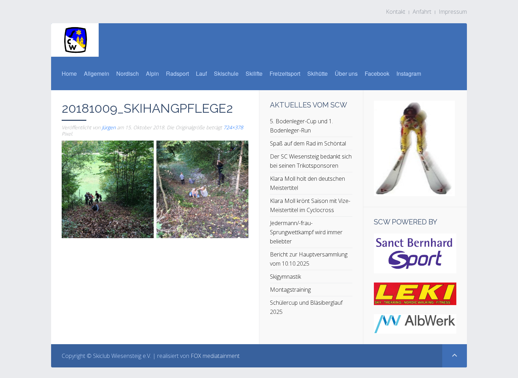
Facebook (377, 73)
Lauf (201, 73)
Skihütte (317, 73)
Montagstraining (290, 289)
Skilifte (254, 73)
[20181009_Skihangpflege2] (155, 189)
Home (69, 73)
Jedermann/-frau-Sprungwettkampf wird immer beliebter (306, 232)
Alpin (152, 73)
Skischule (226, 73)
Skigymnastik (285, 276)
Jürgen (109, 127)
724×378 (233, 127)
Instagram (408, 73)
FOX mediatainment (215, 356)
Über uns (346, 73)
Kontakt (395, 12)
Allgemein (96, 73)
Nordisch (127, 73)
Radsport (177, 73)
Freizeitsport (285, 73)
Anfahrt (422, 12)
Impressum (453, 12)
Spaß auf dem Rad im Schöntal (308, 143)
